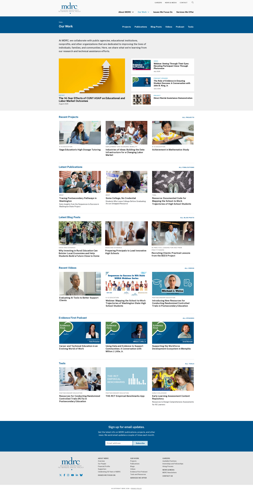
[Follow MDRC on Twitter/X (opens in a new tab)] (60, 475)
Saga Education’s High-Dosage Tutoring (80, 149)
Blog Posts (156, 27)
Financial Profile (104, 466)
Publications (141, 27)
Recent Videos (67, 267)
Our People (102, 464)
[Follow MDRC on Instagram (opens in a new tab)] (68, 475)
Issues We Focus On (162, 12)
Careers (158, 2)
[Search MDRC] (192, 2)
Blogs (132, 466)
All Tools (189, 364)
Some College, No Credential (121, 198)
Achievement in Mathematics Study (170, 149)
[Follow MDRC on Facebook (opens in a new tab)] (64, 475)
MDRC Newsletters (169, 472)
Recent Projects (68, 116)
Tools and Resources (138, 474)
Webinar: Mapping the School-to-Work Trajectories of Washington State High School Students (126, 303)
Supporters (102, 469)
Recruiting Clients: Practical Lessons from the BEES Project (171, 254)
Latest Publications (70, 166)
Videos (168, 27)
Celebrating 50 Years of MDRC (109, 472)
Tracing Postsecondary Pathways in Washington (78, 199)
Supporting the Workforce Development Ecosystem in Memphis (171, 347)
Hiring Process (167, 466)
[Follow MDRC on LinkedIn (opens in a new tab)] (77, 475)
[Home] (72, 8)
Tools (190, 27)
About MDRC (125, 12)
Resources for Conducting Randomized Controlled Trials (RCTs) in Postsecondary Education (79, 399)
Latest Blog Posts (69, 217)
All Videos (189, 268)
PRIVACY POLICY (136, 488)
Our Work (142, 12)
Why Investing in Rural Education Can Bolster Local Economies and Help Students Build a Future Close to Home (79, 253)
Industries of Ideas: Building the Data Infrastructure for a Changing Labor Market (125, 152)
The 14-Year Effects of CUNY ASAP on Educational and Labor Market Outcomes (92, 99)
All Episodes (188, 318)
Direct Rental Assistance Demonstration (173, 98)
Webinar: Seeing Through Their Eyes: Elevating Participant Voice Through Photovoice (171, 66)
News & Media (171, 2)
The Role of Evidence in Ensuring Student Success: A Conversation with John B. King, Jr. (172, 83)
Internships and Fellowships (172, 464)
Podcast (180, 27)
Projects (126, 27)
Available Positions (169, 461)
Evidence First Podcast (73, 317)
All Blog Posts (187, 218)
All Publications (186, 167)
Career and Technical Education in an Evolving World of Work (78, 347)
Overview (101, 461)
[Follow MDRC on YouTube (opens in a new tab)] (72, 475)
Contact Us (167, 476)
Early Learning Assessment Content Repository (171, 397)
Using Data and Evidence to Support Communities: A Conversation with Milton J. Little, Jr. (124, 349)
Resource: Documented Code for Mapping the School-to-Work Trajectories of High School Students (171, 201)
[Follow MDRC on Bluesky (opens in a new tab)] (81, 475)
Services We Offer (185, 12)
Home (61, 22)
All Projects (188, 117)
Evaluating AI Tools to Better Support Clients (78, 299)
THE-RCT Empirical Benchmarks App (125, 396)
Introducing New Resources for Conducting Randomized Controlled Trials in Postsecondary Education (170, 303)
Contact (183, 2)
